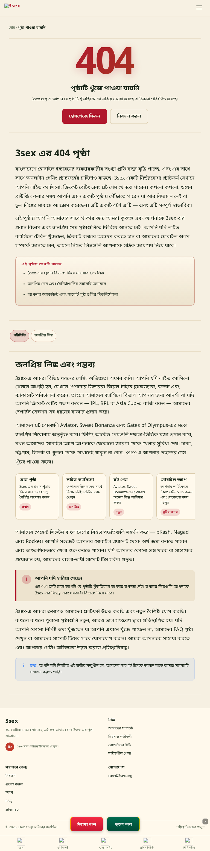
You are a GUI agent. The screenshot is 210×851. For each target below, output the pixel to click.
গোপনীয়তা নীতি (119, 745)
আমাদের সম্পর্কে (120, 728)
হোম (12, 27)
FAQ (8, 801)
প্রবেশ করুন (14, 784)
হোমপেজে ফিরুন (84, 116)
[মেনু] (200, 8)
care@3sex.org (120, 776)
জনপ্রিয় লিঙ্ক (43, 335)
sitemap (12, 809)
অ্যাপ (9, 792)
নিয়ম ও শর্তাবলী (120, 737)
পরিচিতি (19, 335)
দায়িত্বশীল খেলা (119, 753)
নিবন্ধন (10, 776)
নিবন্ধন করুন (129, 116)
